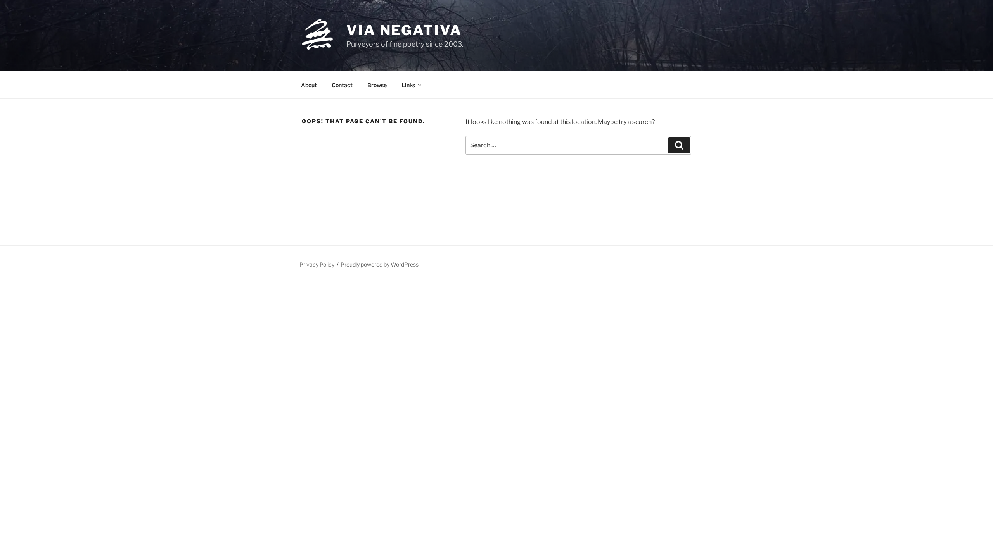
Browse (377, 85)
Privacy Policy (316, 264)
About (309, 85)
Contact (342, 85)
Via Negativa (404, 30)
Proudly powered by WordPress (380, 264)
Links (408, 85)
